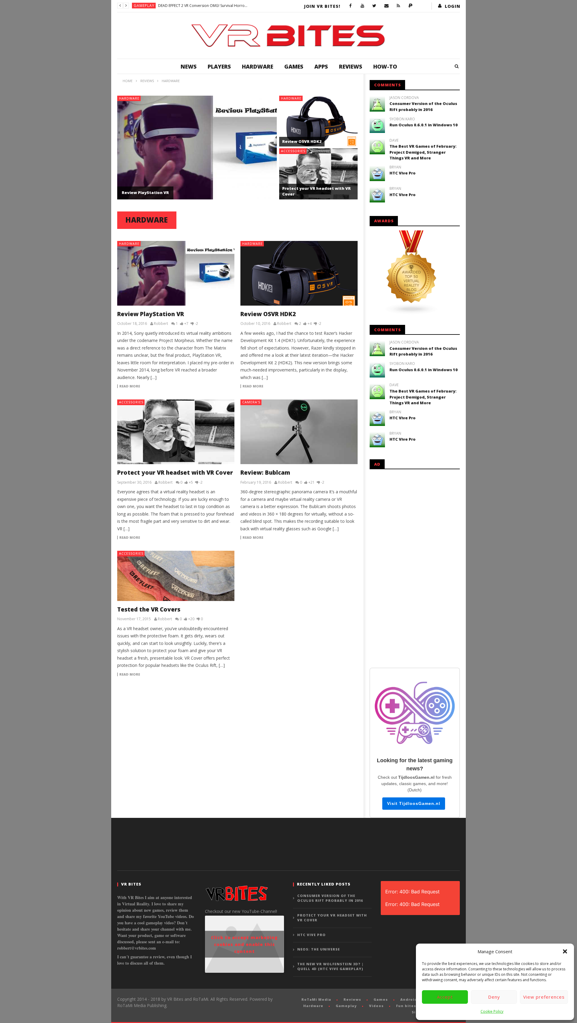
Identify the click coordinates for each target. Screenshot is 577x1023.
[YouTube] (362, 6)
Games (293, 66)
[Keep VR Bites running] (411, 6)
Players (219, 66)
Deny (494, 997)
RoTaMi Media (316, 999)
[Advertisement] (415, 567)
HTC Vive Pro (402, 173)
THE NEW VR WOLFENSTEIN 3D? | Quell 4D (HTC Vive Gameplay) (330, 966)
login (452, 6)
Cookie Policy (492, 1011)
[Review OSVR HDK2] (299, 273)
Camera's (251, 402)
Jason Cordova (404, 97)
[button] (565, 951)
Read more (129, 386)
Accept (445, 997)
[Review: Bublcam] (299, 431)
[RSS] (398, 6)
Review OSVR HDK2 (302, 141)
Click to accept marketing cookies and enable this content (244, 944)
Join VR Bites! (322, 6)
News (189, 66)
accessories (293, 151)
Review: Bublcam (265, 472)
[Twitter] (374, 6)
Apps (321, 66)
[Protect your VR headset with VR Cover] (175, 431)
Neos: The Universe (318, 949)
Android (408, 999)
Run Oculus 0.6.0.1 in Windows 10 (423, 125)
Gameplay (144, 5)
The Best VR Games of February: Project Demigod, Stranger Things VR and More (422, 152)
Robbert (161, 323)
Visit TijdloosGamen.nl (413, 803)
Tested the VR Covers (148, 609)
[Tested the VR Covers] (175, 576)
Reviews (350, 66)
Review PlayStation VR (145, 192)
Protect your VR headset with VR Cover (175, 472)
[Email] (386, 6)
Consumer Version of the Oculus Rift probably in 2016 (423, 106)
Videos (376, 1005)
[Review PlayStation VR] (175, 273)
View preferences (544, 997)
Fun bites (406, 1005)
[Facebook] (350, 6)
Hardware (257, 66)
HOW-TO (385, 66)
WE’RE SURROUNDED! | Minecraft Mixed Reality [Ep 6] (202, 5)
